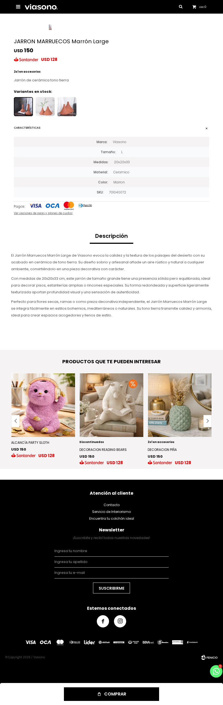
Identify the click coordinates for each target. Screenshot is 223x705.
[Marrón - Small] (66, 106)
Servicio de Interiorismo (111, 511)
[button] (207, 421)
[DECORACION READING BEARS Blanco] (111, 405)
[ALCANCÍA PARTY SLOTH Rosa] (43, 405)
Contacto (112, 505)
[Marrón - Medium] (45, 106)
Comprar (115, 694)
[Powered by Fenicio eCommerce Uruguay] (209, 657)
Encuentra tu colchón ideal (111, 518)
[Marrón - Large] (23, 106)
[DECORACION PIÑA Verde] (180, 405)
